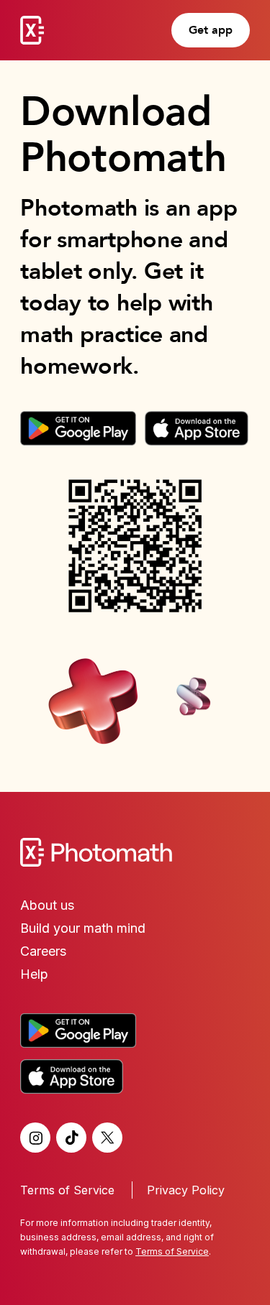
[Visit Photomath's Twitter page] (107, 1137)
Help (34, 974)
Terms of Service (67, 1190)
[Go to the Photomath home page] (135, 852)
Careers (43, 951)
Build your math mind (82, 928)
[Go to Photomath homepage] (32, 30)
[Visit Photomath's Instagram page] (35, 1137)
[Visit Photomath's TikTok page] (71, 1137)
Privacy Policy (186, 1190)
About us (47, 905)
